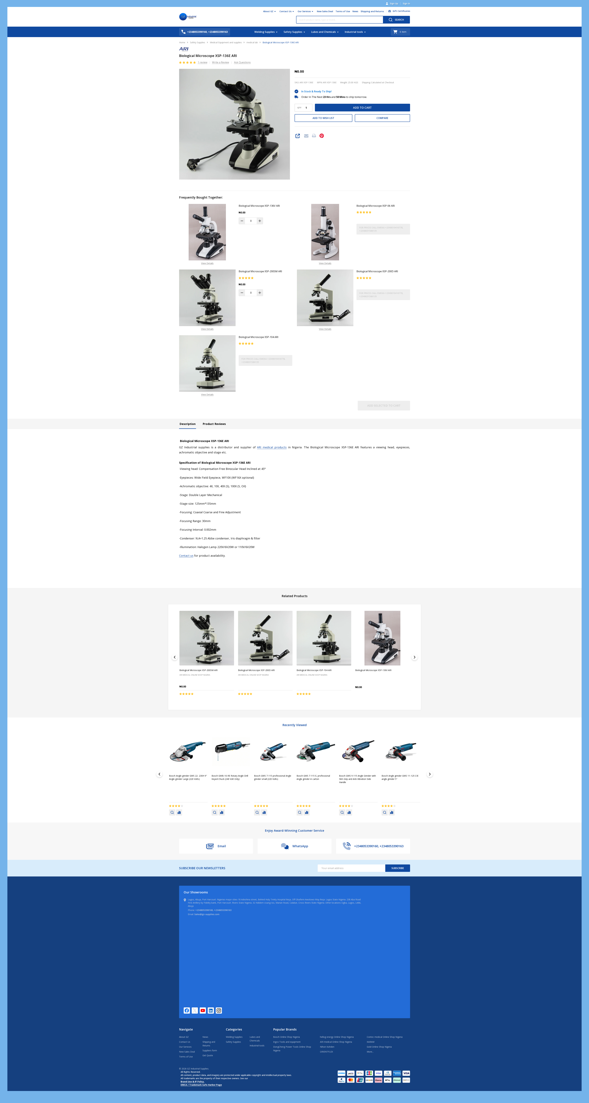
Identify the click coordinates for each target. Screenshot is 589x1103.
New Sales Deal (325, 11)
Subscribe (397, 868)
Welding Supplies (264, 32)
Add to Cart (362, 107)
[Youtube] (203, 1010)
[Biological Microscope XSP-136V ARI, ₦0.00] (382, 638)
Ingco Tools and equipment (287, 1041)
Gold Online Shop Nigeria (379, 1046)
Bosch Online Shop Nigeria (286, 1036)
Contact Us (285, 11)
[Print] (314, 136)
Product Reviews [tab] (214, 424)
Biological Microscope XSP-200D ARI (377, 271)
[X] (195, 1010)
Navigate (186, 1029)
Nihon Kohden (327, 1046)
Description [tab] (188, 424)
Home (182, 42)
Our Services (304, 11)
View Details (207, 263)
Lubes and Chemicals (323, 32)
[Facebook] (187, 1010)
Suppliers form (209, 1050)
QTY (299, 108)
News (355, 11)
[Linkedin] (211, 1010)
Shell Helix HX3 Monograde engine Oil (315, 775)
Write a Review (220, 62)
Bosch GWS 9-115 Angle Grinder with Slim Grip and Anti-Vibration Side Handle (187, 779)
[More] (275, 11)
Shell (256, 787)
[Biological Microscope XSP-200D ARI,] (265, 638)
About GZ (268, 11)
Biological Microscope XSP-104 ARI (258, 337)
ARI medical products (272, 447)
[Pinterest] (322, 136)
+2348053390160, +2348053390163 (213, 910)
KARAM (370, 1041)
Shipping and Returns (372, 11)
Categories (234, 1029)
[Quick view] (208, 700)
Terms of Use (343, 11)
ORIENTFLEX (326, 1051)
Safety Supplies (293, 32)
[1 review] (187, 62)
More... (370, 1051)
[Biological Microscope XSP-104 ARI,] (324, 638)
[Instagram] (219, 1010)
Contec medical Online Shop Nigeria (385, 1036)
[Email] (306, 136)
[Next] (414, 657)
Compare (382, 118)
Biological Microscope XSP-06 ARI (375, 205)
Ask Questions (242, 62)
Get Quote (207, 1055)
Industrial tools (354, 32)
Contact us (186, 555)
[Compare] (179, 812)
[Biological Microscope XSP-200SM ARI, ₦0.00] (206, 638)
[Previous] (175, 657)
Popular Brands (285, 1029)
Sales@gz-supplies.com (206, 914)
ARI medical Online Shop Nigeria (336, 1041)
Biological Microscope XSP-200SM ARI (260, 271)
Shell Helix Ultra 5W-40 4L (394, 775)
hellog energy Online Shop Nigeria (337, 1036)
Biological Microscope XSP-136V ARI (259, 205)
